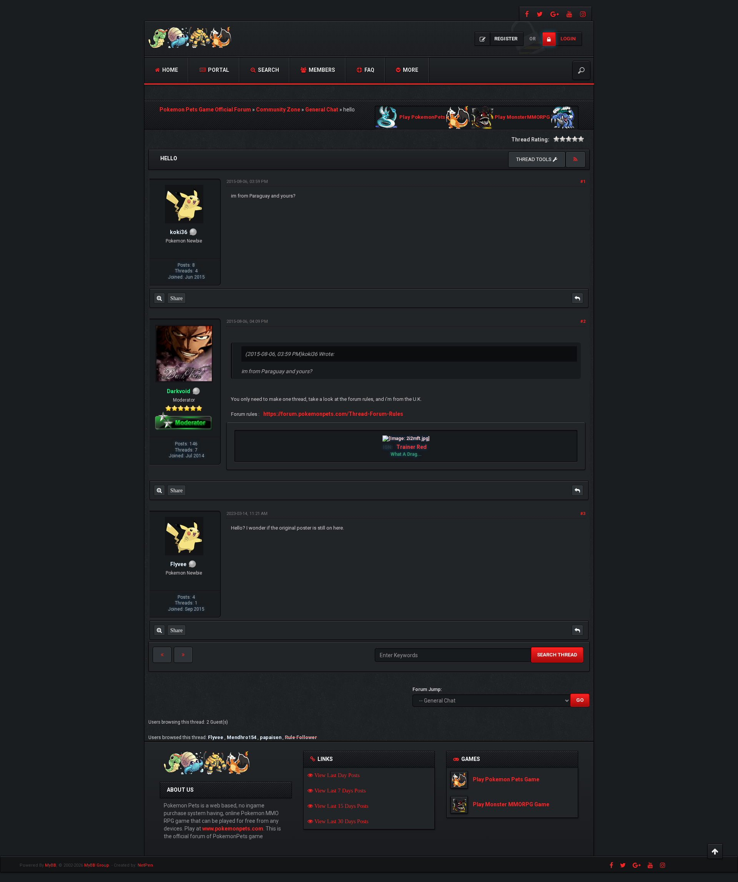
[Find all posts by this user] (159, 298)
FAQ (368, 70)
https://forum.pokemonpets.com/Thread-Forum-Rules (333, 414)
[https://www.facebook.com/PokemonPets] (526, 14)
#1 (582, 181)
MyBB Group (96, 865)
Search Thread (557, 655)
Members (321, 70)
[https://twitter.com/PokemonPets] (540, 14)
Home (169, 70)
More (410, 70)
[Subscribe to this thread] (575, 159)
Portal (218, 70)
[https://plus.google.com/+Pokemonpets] (555, 14)
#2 (582, 321)
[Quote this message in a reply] (577, 298)
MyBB (50, 865)
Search (268, 70)
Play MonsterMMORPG (522, 117)
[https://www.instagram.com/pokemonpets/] (584, 14)
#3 (582, 513)
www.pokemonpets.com (232, 829)
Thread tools (534, 159)
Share (176, 298)
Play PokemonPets (422, 117)
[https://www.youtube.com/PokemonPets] (569, 14)
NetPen (145, 865)
